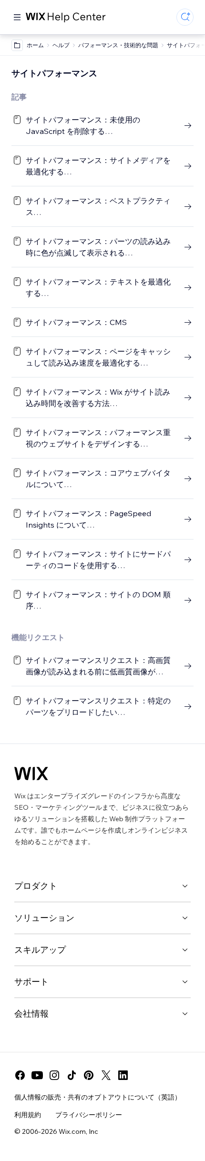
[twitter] (106, 1075)
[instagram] (54, 1075)
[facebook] (20, 1075)
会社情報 (31, 1013)
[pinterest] (88, 1075)
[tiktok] (71, 1075)
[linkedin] (123, 1075)
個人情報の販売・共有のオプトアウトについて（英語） (97, 1097)
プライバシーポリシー (88, 1114)
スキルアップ (40, 949)
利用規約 (27, 1114)
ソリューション (44, 917)
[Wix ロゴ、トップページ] (31, 773)
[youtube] (37, 1075)
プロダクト (35, 885)
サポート (31, 981)
